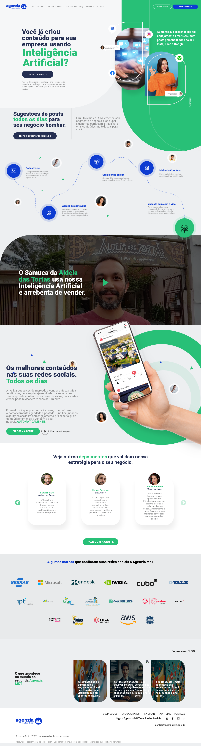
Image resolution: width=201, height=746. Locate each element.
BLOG (102, 6)
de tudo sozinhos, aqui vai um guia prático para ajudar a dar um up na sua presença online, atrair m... (126, 688)
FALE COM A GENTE (37, 74)
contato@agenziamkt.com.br (170, 725)
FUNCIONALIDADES (55, 6)
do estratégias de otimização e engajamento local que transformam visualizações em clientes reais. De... (89, 688)
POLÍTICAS (179, 714)
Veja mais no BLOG (183, 651)
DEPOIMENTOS (91, 6)
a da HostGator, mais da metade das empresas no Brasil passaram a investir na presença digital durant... (168, 688)
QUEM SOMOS (37, 6)
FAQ (81, 6)
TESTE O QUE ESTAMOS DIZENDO (35, 136)
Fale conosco (185, 7)
